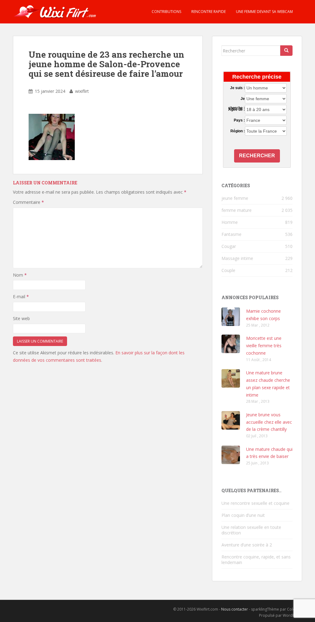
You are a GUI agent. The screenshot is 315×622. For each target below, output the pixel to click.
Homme (229, 222)
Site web (21, 318)
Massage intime (237, 258)
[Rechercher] (286, 50)
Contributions (166, 11)
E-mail (21, 296)
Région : (237, 131)
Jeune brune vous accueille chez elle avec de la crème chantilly (269, 422)
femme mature (236, 210)
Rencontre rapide (208, 11)
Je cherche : (236, 99)
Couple (228, 270)
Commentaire (28, 202)
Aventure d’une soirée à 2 (246, 545)
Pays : (239, 120)
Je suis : (237, 88)
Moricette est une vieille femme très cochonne (263, 345)
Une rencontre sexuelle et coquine (255, 503)
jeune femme (234, 198)
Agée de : (236, 109)
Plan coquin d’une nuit (243, 515)
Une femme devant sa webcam (264, 11)
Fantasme (231, 234)
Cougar (228, 246)
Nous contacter (234, 609)
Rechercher (257, 155)
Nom (20, 275)
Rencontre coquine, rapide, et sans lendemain (256, 559)
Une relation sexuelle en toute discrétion (251, 530)
